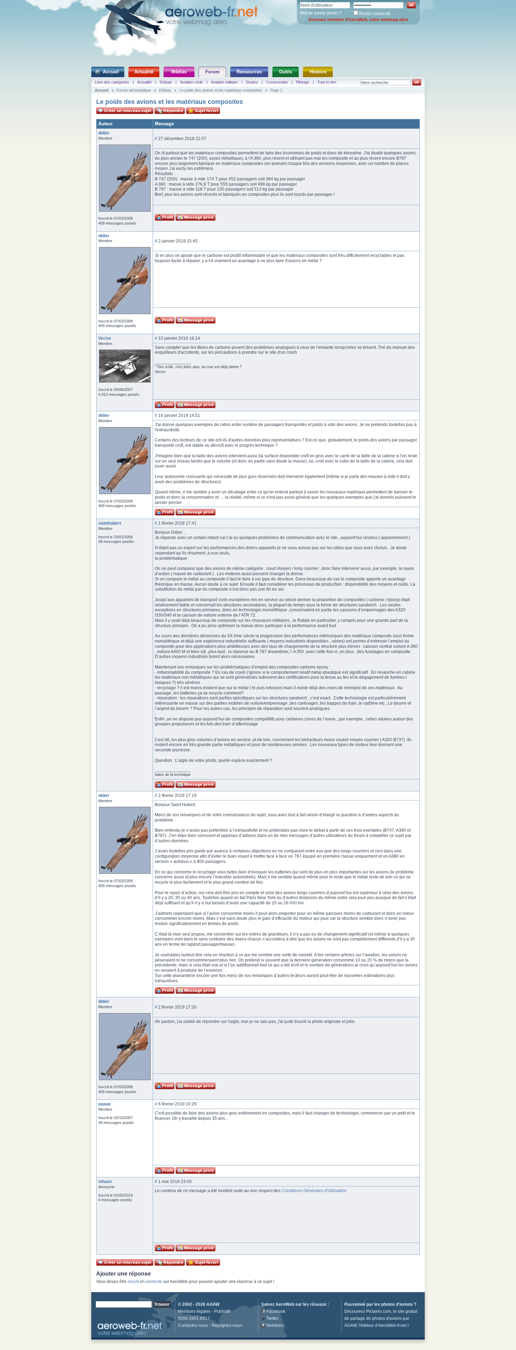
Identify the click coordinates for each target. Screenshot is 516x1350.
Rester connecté (374, 13)
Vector (104, 338)
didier (104, 133)
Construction (277, 82)
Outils (285, 71)
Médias (179, 71)
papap (104, 1104)
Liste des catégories (112, 82)
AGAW (212, 1304)
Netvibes (274, 1325)
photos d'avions (397, 1304)
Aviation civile (191, 82)
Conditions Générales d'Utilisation (314, 1190)
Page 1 (276, 90)
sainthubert (109, 523)
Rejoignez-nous (227, 1325)
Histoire (318, 71)
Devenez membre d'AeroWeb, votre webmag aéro (358, 19)
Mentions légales (194, 1311)
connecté (153, 1281)
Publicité (222, 1311)
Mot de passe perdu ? (321, 13)
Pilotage (302, 82)
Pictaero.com (378, 1311)
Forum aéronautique (134, 90)
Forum (212, 71)
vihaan (105, 1181)
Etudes (252, 82)
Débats (166, 82)
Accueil (111, 71)
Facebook (275, 1311)
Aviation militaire (224, 82)
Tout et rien (326, 82)
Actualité (143, 71)
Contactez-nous (193, 1325)
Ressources (249, 71)
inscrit (133, 1281)
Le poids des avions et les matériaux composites (220, 90)
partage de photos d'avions (376, 1318)
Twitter (272, 1318)
